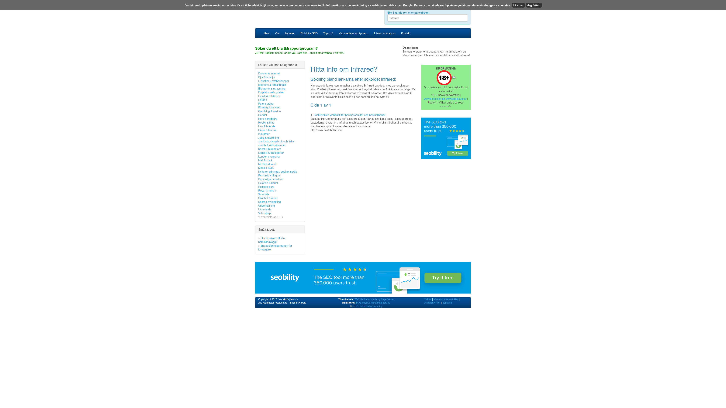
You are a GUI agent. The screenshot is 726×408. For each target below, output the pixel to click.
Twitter (427, 299)
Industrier (264, 134)
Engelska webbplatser (271, 92)
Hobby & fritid (266, 122)
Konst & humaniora (269, 149)
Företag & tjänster (269, 107)
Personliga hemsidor (270, 179)
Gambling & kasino (269, 111)
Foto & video (265, 103)
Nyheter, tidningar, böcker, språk (277, 171)
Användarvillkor (432, 302)
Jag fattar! (534, 5)
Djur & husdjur (266, 77)
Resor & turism (267, 190)
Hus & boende (266, 126)
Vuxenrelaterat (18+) (270, 217)
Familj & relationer (269, 96)
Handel (262, 115)
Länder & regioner (269, 156)
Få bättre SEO (309, 33)
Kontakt (405, 33)
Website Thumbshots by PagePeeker (374, 299)
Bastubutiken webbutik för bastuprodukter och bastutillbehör (349, 115)
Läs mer (518, 5)
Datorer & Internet (269, 73)
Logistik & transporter (271, 153)
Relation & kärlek (268, 183)
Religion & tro (266, 187)
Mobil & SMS (266, 168)
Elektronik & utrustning (271, 88)
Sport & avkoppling (269, 202)
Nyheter (290, 33)
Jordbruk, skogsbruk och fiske (276, 141)
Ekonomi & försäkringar (272, 85)
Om (277, 33)
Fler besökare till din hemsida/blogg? (271, 240)
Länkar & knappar (385, 33)
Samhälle (263, 194)
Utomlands (264, 209)
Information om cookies (446, 299)
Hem (267, 33)
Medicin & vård (267, 164)
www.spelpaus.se (456, 98)
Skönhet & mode (268, 198)
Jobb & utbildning (268, 137)
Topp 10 (328, 33)
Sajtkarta (447, 302)
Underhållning (266, 205)
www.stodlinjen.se (434, 98)
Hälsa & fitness (267, 130)
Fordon (262, 100)
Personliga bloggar (269, 175)
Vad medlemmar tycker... (353, 33)
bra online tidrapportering (369, 306)
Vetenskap (264, 213)
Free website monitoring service (373, 302)
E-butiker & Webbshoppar (273, 81)
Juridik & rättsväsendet (271, 145)
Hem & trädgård (267, 119)
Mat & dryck (265, 160)
